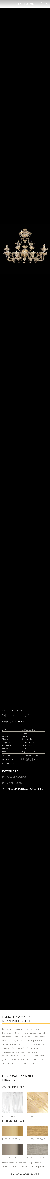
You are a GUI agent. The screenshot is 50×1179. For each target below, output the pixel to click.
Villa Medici (17, 715)
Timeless (25, 733)
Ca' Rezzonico (12, 710)
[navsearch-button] (41, 4)
